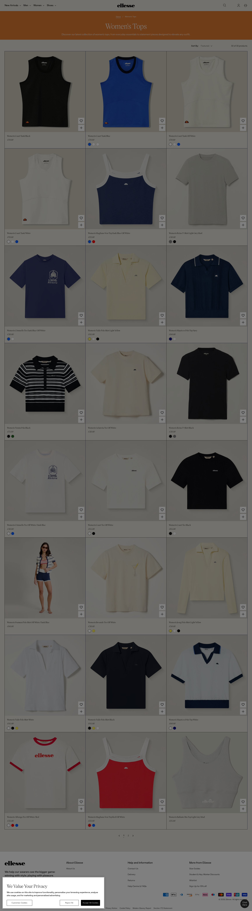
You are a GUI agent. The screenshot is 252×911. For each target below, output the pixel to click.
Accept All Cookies (90, 903)
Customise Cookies (19, 903)
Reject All (69, 903)
